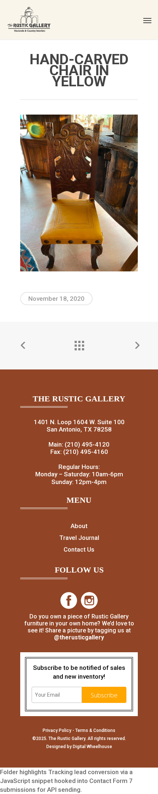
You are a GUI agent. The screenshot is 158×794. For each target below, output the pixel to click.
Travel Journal (79, 537)
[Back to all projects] (79, 343)
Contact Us (79, 549)
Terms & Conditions (95, 730)
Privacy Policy (57, 730)
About (79, 526)
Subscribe (104, 695)
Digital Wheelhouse (92, 746)
